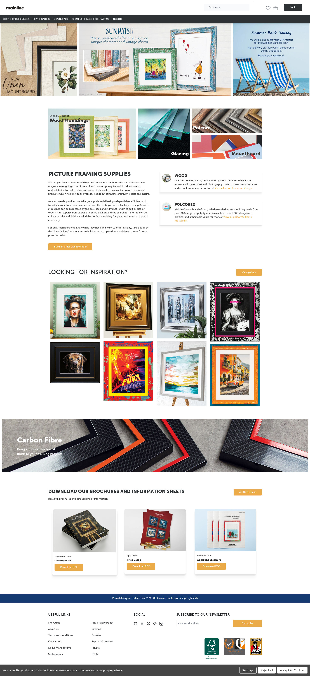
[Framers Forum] (161, 624)
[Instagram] (135, 624)
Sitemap (96, 629)
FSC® (95, 654)
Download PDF (69, 567)
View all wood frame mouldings (233, 188)
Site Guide (54, 622)
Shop (6, 19)
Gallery (46, 19)
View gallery (249, 272)
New (35, 19)
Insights (117, 19)
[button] (39, 59)
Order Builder (21, 19)
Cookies (96, 635)
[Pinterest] (155, 624)
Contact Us (102, 19)
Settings (247, 670)
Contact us (54, 641)
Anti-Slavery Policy (102, 622)
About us (53, 629)
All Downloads (247, 492)
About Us (77, 19)
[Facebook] (142, 624)
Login (293, 7)
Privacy (96, 647)
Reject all (267, 670)
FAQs (89, 19)
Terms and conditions (60, 635)
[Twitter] (148, 624)
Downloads (61, 19)
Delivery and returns (59, 647)
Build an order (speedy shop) (70, 246)
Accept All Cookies (292, 670)
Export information (102, 641)
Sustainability (55, 654)
